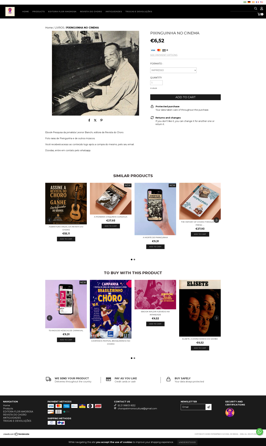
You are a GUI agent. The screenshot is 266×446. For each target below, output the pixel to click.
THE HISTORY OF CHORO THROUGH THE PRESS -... (200, 223)
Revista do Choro (114, 132)
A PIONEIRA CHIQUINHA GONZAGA (110, 217)
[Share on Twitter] (95, 120)
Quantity (156, 77)
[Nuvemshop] (16, 435)
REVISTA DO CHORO (91, 11)
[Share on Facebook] (89, 120)
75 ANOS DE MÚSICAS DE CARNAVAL (66, 330)
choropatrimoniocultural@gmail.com (137, 408)
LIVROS (59, 27)
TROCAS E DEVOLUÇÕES (138, 11)
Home (25, 11)
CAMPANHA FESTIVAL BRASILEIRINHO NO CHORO (110, 342)
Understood (187, 442)
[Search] (255, 8)
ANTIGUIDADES (114, 11)
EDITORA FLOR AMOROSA (62, 11)
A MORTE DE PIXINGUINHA (155, 237)
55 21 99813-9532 (126, 405)
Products (38, 11)
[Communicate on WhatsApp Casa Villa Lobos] (259, 431)
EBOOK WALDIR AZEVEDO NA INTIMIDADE (155, 313)
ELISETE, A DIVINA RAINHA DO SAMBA (200, 339)
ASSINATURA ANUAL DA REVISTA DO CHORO (66, 228)
